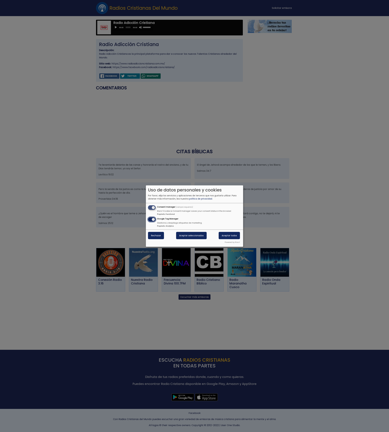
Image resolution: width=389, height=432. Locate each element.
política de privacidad (200, 198)
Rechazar (156, 235)
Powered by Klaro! (232, 242)
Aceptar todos (229, 235)
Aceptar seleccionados (191, 235)
